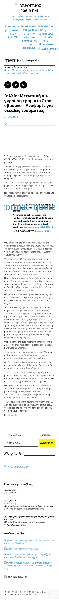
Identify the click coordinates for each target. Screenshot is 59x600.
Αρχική (7, 67)
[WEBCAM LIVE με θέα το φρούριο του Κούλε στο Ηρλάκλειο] (46, 35)
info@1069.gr (10, 503)
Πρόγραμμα (43, 16)
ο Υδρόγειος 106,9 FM (26, 16)
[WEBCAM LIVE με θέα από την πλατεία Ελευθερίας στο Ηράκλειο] (29, 37)
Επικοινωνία (41, 19)
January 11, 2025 (43, 231)
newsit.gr (14, 415)
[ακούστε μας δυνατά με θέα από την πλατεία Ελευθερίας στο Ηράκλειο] (29, 543)
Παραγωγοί (18, 19)
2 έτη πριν (13, 116)
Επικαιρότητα (20, 67)
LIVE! (13, 16)
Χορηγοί (29, 19)
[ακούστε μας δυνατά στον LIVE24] (12, 32)
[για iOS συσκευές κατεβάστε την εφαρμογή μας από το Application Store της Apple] (29, 557)
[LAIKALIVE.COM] (46, 50)
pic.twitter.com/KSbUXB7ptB (38, 227)
